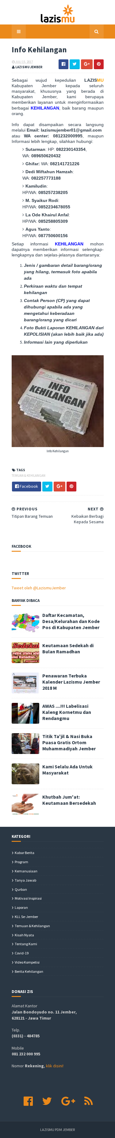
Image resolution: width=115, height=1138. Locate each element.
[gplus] (68, 1101)
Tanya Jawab (25, 880)
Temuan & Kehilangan (28, 475)
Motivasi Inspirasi (28, 898)
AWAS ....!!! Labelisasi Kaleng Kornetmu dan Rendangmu (66, 712)
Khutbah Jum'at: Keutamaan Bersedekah (69, 800)
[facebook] (28, 1101)
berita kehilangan (29, 971)
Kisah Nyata (24, 935)
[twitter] (47, 1101)
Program (21, 862)
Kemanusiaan (26, 871)
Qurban (21, 889)
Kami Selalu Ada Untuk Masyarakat (67, 769)
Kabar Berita (24, 852)
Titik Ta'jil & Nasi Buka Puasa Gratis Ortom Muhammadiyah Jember (69, 742)
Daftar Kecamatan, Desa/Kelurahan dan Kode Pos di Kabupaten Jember (71, 621)
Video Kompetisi (27, 962)
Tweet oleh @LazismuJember (39, 588)
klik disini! (54, 1066)
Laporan (21, 907)
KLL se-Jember (26, 916)
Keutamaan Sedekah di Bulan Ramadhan (68, 648)
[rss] (88, 1101)
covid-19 (22, 953)
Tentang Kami (26, 944)
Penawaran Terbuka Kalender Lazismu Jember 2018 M (71, 682)
